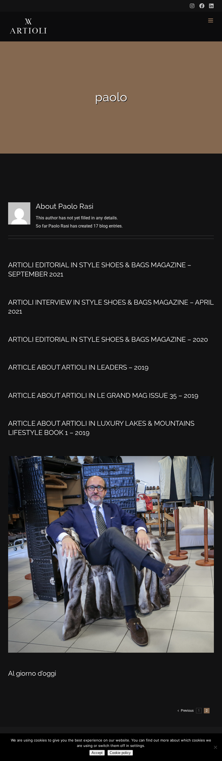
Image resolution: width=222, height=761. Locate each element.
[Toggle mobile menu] (211, 20)
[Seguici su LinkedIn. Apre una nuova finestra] (211, 6)
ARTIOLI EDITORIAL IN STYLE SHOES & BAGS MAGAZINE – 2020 (108, 339)
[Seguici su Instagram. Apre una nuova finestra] (192, 6)
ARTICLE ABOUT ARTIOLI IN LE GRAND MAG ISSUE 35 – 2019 (103, 395)
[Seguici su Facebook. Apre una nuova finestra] (202, 6)
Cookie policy (120, 753)
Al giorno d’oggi (32, 673)
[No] (215, 747)
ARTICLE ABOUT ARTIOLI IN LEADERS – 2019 (78, 367)
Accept (97, 753)
